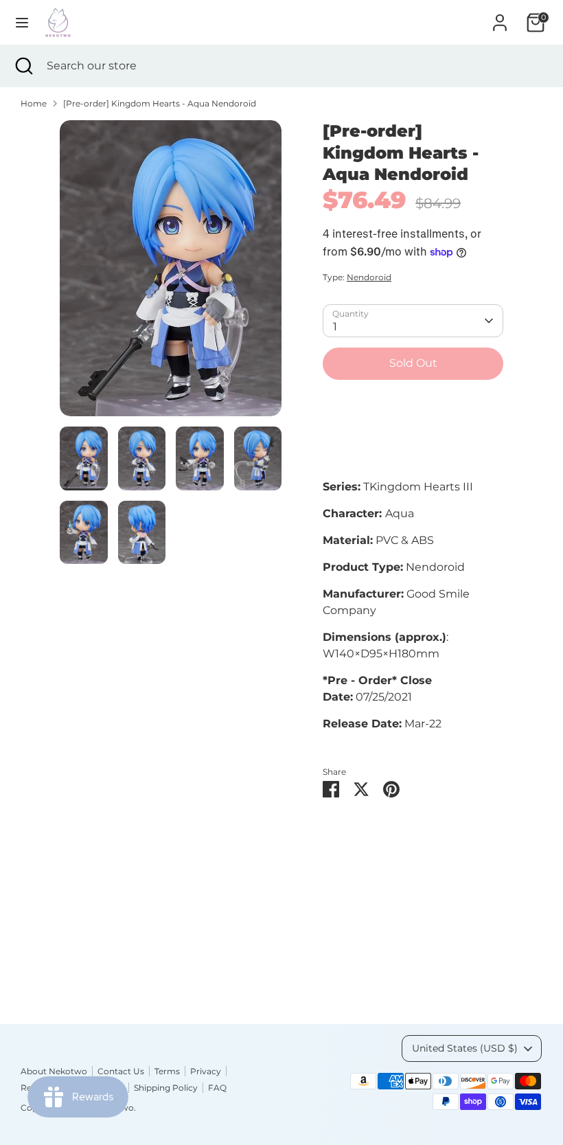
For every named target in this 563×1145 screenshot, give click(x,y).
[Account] (500, 16)
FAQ (217, 1087)
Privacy (205, 1071)
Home (34, 103)
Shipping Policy (166, 1087)
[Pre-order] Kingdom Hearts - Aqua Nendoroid (159, 103)
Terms (167, 1071)
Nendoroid (369, 277)
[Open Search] (23, 66)
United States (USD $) (465, 1048)
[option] (171, 273)
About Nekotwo (54, 1071)
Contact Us (120, 1071)
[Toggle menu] (22, 22)
